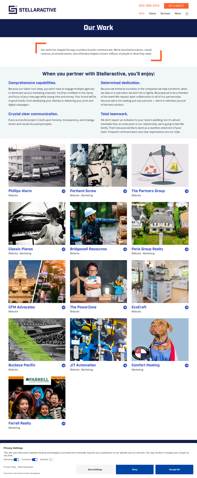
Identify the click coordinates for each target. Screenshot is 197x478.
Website (13, 195)
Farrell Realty (19, 423)
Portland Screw (83, 191)
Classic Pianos (20, 249)
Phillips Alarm (20, 191)
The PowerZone (83, 307)
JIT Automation (83, 365)
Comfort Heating (146, 365)
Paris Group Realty (147, 249)
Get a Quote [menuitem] (176, 6)
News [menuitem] (178, 13)
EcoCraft (139, 307)
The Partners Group (148, 191)
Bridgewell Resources (88, 249)
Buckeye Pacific (21, 365)
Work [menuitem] (142, 13)
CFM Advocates (21, 307)
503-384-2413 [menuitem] (149, 5)
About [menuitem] (152, 13)
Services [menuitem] (165, 13)
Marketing (87, 195)
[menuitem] (186, 14)
